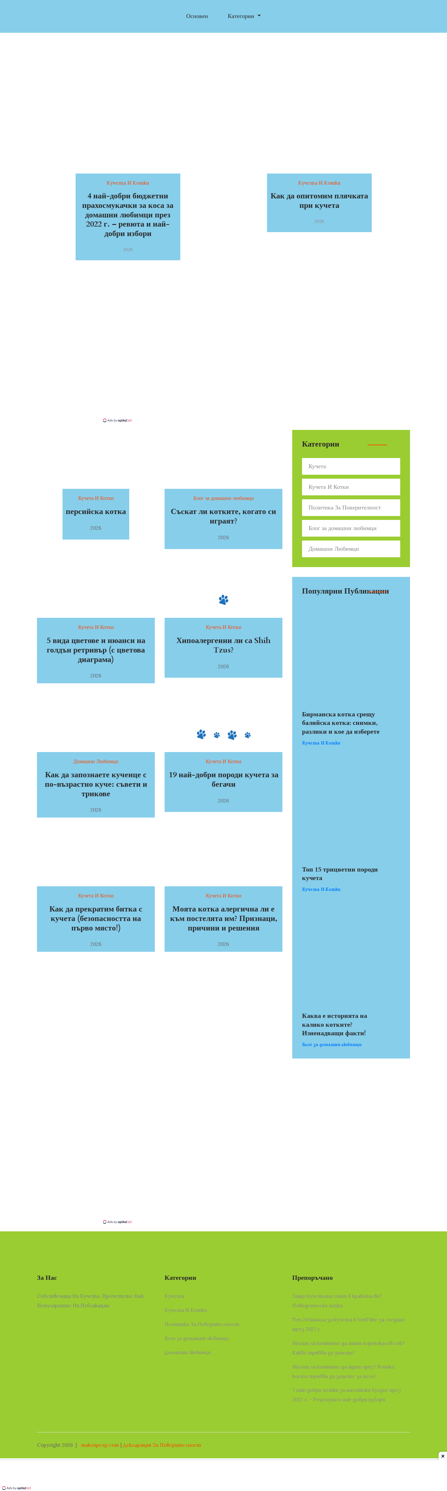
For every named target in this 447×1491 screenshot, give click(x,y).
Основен (197, 16)
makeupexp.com (100, 1445)
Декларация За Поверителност (162, 1445)
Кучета (317, 466)
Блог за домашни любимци (343, 528)
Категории (242, 16)
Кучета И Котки (329, 487)
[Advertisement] (223, 368)
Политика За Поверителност (345, 508)
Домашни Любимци (334, 549)
